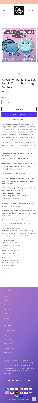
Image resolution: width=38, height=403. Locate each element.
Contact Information (10, 330)
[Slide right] (23, 73)
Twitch (6, 313)
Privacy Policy (8, 339)
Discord (6, 318)
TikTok (6, 305)
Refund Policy (8, 344)
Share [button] (5, 278)
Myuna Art (15, 399)
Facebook (7, 309)
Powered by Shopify (24, 399)
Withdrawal (7, 352)
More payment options (19, 119)
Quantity (3, 97)
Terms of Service (9, 348)
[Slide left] (15, 73)
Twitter (6, 300)
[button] (4, 10)
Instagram (7, 296)
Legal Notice (8, 335)
